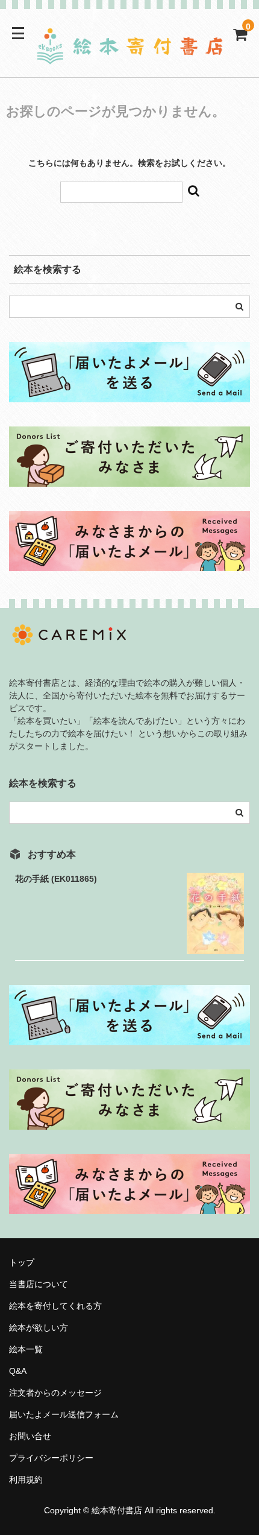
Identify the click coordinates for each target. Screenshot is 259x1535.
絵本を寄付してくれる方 (55, 1306)
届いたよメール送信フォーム (64, 1414)
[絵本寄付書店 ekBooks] (129, 57)
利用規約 (26, 1479)
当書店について (38, 1284)
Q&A (18, 1371)
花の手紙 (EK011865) (56, 879)
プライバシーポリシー (51, 1458)
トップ (21, 1262)
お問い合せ (30, 1436)
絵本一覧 (26, 1349)
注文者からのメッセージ (59, 1392)
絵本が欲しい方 (38, 1327)
